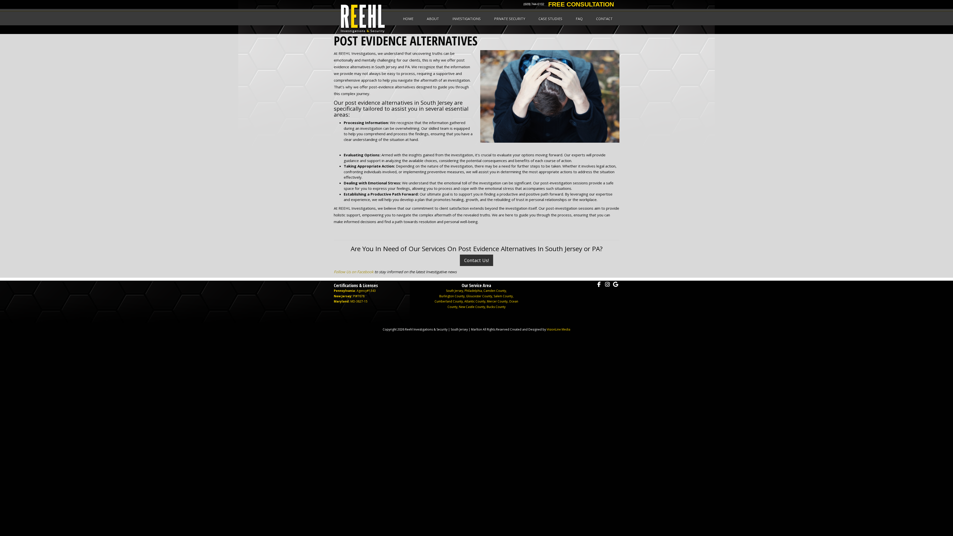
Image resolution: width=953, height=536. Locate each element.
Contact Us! (476, 260)
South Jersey (454, 291)
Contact (604, 18)
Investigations (466, 18)
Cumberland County (449, 301)
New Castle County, (473, 307)
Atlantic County (474, 301)
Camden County (494, 291)
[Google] (615, 284)
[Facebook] (599, 284)
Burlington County (452, 296)
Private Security (509, 18)
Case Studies (550, 18)
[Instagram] (607, 284)
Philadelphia (473, 291)
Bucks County (496, 307)
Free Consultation (581, 4)
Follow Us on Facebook (354, 271)
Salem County (503, 296)
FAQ (579, 18)
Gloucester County (479, 296)
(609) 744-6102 (533, 4)
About (433, 18)
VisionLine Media (558, 329)
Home (408, 18)
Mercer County (497, 301)
